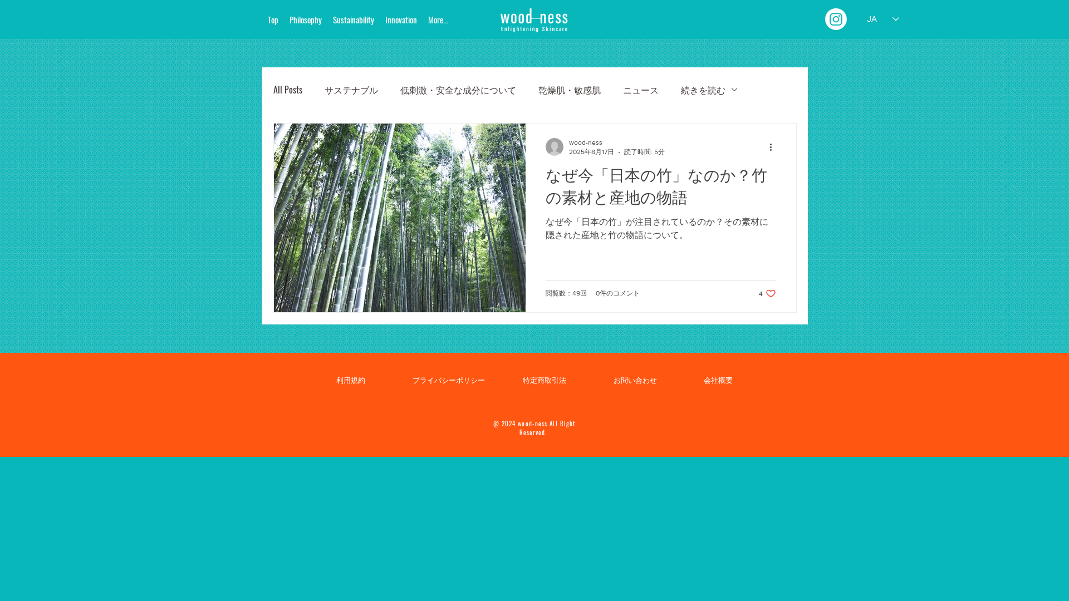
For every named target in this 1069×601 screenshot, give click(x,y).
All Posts (287, 89)
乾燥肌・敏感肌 (569, 89)
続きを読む (703, 89)
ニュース (641, 89)
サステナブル (351, 89)
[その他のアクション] (774, 147)
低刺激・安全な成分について (458, 89)
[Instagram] (836, 19)
